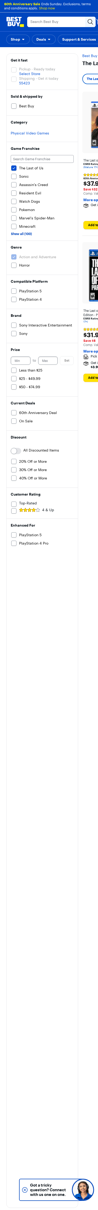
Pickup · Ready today (37, 69)
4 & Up (48, 510)
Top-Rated (28, 503)
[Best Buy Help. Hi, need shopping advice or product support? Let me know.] (83, 1190)
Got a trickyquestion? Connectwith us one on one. (48, 1190)
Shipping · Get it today (38, 78)
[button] (18, 39)
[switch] (16, 451)
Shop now (47, 8)
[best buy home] (15, 22)
